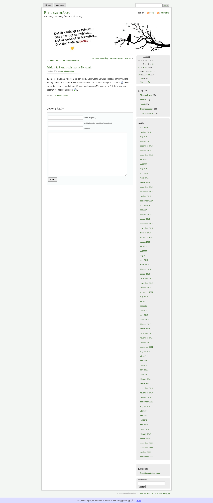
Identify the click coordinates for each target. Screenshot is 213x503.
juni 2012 (143, 306)
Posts (151, 13)
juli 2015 (143, 160)
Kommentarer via (161, 493)
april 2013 (144, 260)
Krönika (143, 100)
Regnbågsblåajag (58, 12)
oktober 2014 (145, 196)
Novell (142, 104)
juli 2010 (143, 411)
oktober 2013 (145, 233)
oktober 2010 (145, 397)
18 (151, 71)
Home (48, 5)
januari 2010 (145, 438)
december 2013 (146, 224)
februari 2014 (145, 214)
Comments (164, 13)
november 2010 (146, 393)
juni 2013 (143, 251)
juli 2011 (143, 356)
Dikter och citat (146, 95)
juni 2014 (143, 210)
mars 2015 (144, 178)
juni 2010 (143, 416)
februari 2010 (145, 434)
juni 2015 (143, 164)
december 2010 (146, 388)
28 (142, 78)
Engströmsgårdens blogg (150, 473)
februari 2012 (145, 324)
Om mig (60, 5)
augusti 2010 (145, 406)
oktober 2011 (145, 342)
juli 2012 (143, 301)
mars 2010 (144, 429)
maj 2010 (143, 420)
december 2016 (146, 146)
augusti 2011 (145, 351)
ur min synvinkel (61, 95)
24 (149, 75)
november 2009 (146, 448)
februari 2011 (145, 379)
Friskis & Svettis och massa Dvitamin (69, 67)
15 (144, 71)
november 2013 (146, 228)
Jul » (150, 82)
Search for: (142, 480)
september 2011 (146, 347)
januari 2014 (145, 219)
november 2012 (146, 283)
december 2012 (146, 278)
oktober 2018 (145, 132)
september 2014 (146, 201)
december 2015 (146, 155)
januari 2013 (145, 274)
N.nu (139, 500)
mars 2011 (144, 374)
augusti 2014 (145, 205)
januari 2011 (145, 384)
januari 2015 (145, 182)
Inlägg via (144, 493)
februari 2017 (145, 141)
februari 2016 (145, 151)
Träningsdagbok (146, 109)
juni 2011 (143, 361)
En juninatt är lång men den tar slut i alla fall (111, 58)
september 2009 (146, 457)
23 (146, 75)
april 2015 (144, 173)
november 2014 (146, 192)
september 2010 (146, 402)
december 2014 (146, 187)
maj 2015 (143, 169)
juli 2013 (143, 246)
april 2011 (144, 370)
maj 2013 (143, 256)
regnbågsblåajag (67, 71)
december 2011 (146, 333)
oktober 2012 (145, 288)
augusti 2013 (145, 242)
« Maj (140, 82)
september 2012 (146, 292)
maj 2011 (143, 365)
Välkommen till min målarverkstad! (63, 60)
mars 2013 (144, 265)
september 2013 (146, 237)
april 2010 (144, 425)
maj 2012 (143, 310)
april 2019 (144, 128)
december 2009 (146, 443)
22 (144, 75)
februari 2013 (145, 269)
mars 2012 (144, 320)
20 (139, 75)
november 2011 (146, 338)
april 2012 (144, 315)
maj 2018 (143, 137)
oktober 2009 (145, 452)
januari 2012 (145, 329)
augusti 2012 (145, 297)
